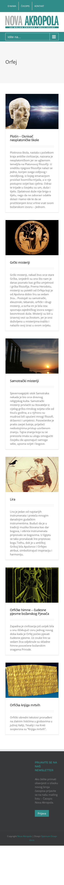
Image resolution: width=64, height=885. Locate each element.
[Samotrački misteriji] (32, 356)
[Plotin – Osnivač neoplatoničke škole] (32, 111)
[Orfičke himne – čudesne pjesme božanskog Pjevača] (32, 585)
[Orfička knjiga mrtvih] (32, 680)
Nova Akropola (24, 836)
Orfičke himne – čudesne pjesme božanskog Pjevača (29, 612)
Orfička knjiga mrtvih (25, 705)
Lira (12, 499)
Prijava (42, 813)
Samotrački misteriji (24, 381)
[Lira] (32, 474)
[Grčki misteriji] (32, 237)
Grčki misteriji (20, 262)
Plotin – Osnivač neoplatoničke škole (24, 138)
